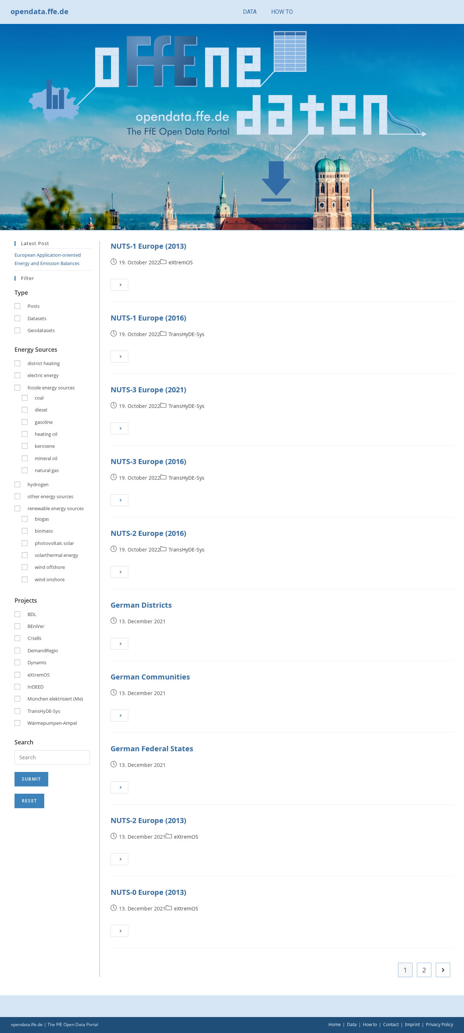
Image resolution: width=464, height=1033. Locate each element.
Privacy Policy (439, 1024)
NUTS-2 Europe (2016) (148, 533)
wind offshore (50, 567)
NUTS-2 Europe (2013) (148, 820)
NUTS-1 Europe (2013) (148, 246)
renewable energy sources (56, 508)
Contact (391, 1024)
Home (334, 1024)
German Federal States (152, 748)
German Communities (150, 677)
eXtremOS (181, 262)
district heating (44, 363)
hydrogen (38, 484)
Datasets (37, 318)
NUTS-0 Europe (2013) (148, 892)
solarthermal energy (56, 555)
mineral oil (46, 458)
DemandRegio (43, 650)
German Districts (141, 605)
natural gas (47, 470)
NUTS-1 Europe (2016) (148, 318)
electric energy (43, 375)
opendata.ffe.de (40, 11)
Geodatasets (41, 330)
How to (370, 1024)
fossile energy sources (51, 387)
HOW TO (282, 11)
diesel (41, 409)
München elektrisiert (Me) (55, 698)
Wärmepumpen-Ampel (52, 723)
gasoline (44, 422)
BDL (32, 614)
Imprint (412, 1024)
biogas (42, 519)
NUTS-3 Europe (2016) (148, 461)
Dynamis (37, 662)
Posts (34, 306)
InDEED (36, 686)
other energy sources (50, 496)
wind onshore (50, 579)
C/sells (34, 638)
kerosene (45, 446)
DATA (250, 11)
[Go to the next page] (443, 970)
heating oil (46, 434)
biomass (44, 531)
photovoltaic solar (54, 543)
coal (39, 397)
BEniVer (36, 626)
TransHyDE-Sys (186, 334)
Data (352, 1024)
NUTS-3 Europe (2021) (148, 389)
